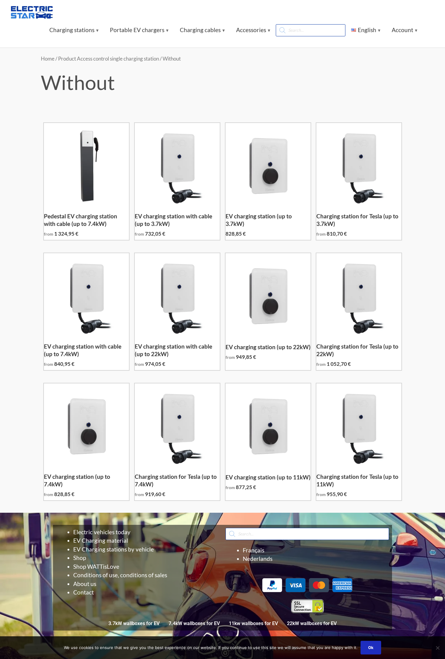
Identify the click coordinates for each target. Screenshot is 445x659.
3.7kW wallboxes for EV (134, 623)
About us (84, 583)
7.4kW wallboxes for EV (194, 623)
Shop (79, 557)
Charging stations (71, 29)
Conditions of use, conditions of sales (120, 574)
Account (402, 29)
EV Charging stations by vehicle (113, 549)
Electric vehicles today (101, 531)
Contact (83, 592)
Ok (371, 647)
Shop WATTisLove (96, 566)
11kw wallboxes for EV (253, 623)
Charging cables (200, 29)
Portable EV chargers (137, 29)
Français (253, 550)
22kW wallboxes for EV (312, 623)
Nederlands (257, 558)
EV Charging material (100, 540)
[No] (437, 648)
